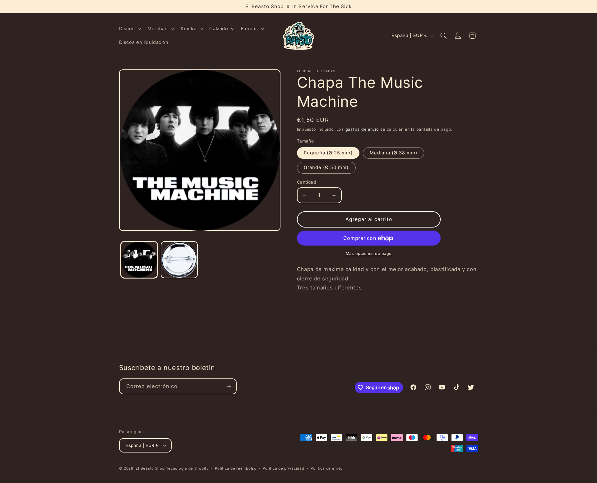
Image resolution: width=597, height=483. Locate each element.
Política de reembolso (235, 468)
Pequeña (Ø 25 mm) (328, 153)
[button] (129, 28)
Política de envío (327, 468)
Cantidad (306, 182)
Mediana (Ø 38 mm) (394, 153)
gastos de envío (362, 129)
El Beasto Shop (150, 468)
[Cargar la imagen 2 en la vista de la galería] (179, 259)
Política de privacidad (283, 468)
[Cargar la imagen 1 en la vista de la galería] (139, 259)
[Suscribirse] (228, 386)
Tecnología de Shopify (187, 468)
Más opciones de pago (369, 253)
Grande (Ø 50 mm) (326, 168)
